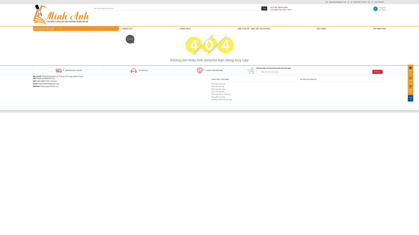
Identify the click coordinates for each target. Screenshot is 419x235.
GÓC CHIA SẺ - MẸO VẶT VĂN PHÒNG (254, 29)
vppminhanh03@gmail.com (337, 2)
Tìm (264, 8)
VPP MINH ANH (379, 29)
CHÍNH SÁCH (185, 29)
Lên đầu (410, 97)
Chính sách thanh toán (218, 84)
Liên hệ (410, 80)
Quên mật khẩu (379, 2)
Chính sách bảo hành (218, 92)
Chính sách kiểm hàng (218, 89)
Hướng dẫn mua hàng (218, 97)
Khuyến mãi (410, 71)
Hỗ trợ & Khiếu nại (410, 90)
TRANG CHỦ (127, 29)
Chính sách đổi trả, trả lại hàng (221, 94)
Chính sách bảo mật (217, 86)
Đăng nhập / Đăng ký (360, 2)
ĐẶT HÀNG (321, 29)
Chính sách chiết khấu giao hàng (221, 99)
